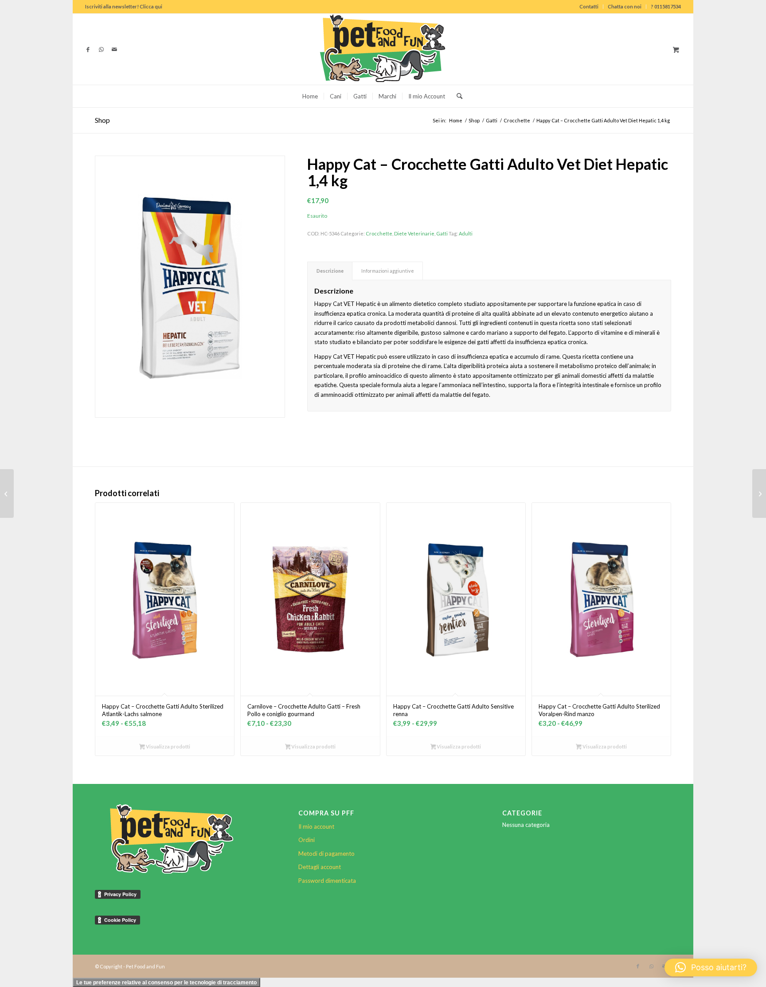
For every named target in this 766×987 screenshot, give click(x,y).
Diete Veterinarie (414, 233)
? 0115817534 (666, 6)
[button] (710, 967)
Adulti (466, 233)
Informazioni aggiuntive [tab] (387, 271)
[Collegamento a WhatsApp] (101, 49)
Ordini (306, 839)
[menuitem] (589, 6)
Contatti (588, 6)
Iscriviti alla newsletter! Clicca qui (123, 6)
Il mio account (316, 826)
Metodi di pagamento (326, 853)
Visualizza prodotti (167, 746)
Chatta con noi (624, 6)
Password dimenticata (327, 880)
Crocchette (379, 233)
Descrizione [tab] (330, 271)
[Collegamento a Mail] (114, 49)
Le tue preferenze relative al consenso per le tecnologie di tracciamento (166, 982)
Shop (102, 120)
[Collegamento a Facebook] (87, 49)
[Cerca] (456, 96)
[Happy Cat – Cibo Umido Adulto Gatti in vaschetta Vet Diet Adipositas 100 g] (759, 493)
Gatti (442, 233)
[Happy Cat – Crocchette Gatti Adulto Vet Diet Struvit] (7, 493)
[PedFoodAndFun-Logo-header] (383, 49)
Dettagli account (319, 866)
